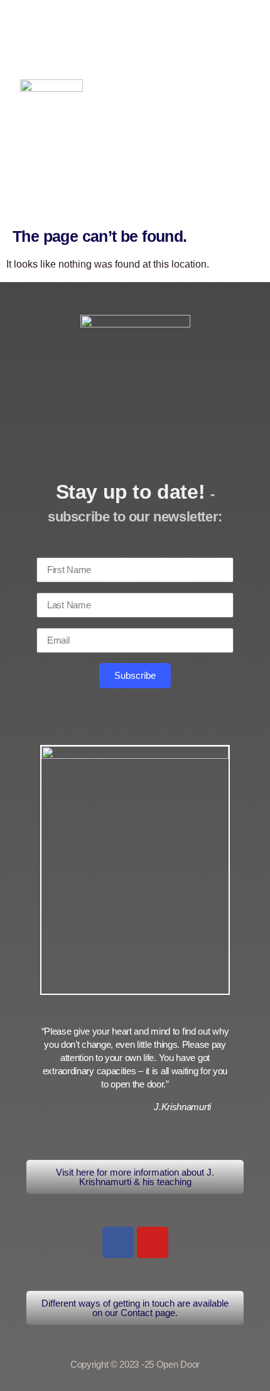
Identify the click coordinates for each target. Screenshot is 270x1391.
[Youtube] (152, 1242)
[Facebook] (118, 1242)
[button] (190, 41)
